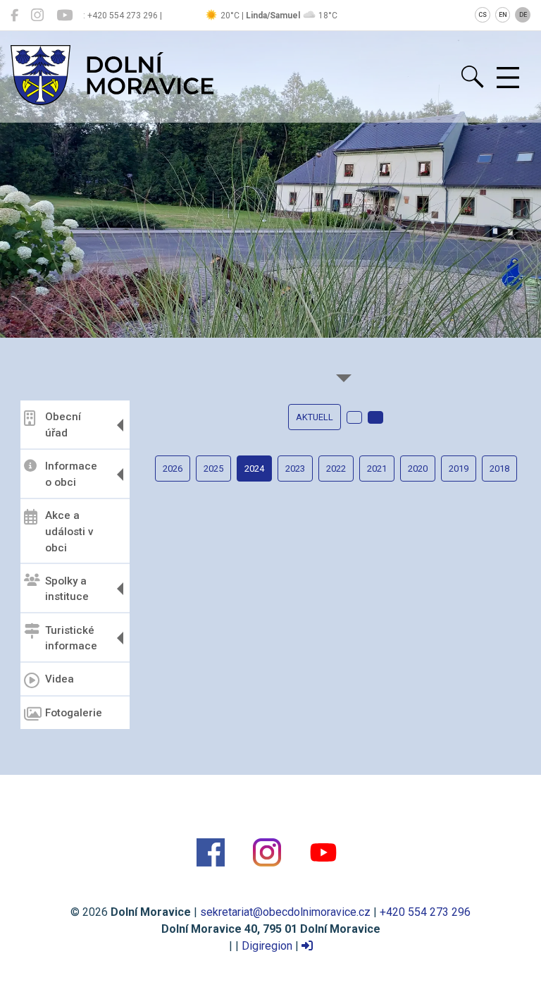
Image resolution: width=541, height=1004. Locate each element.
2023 (295, 468)
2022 (336, 468)
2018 (499, 468)
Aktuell (314, 417)
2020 (418, 468)
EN (503, 14)
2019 (458, 468)
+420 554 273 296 (425, 912)
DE (523, 14)
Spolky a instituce (67, 589)
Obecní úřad (63, 424)
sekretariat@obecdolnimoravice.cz (285, 912)
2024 (254, 468)
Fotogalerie (73, 712)
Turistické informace (71, 638)
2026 (172, 468)
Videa (59, 679)
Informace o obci (71, 474)
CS (482, 14)
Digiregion (267, 946)
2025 (213, 468)
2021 (377, 468)
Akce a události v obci (69, 531)
